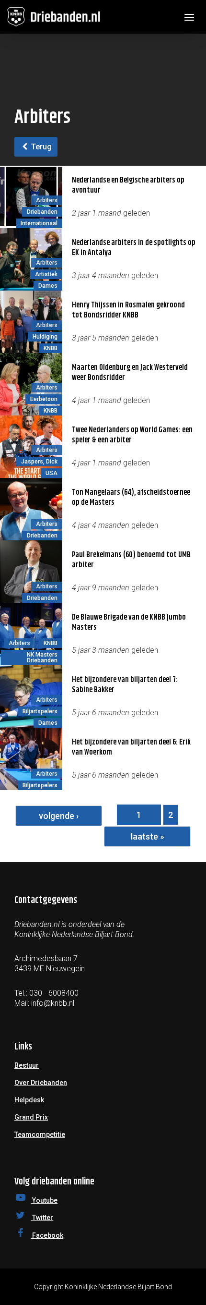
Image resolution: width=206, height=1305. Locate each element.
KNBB (50, 348)
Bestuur (26, 1065)
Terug (40, 146)
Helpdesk (29, 1100)
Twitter (42, 1217)
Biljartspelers (40, 711)
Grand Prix (31, 1117)
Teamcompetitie (39, 1134)
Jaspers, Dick (39, 461)
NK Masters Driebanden (42, 657)
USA (51, 473)
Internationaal (39, 223)
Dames (47, 285)
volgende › (59, 816)
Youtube (44, 1200)
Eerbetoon (43, 399)
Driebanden (42, 211)
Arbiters (46, 200)
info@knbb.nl (52, 1003)
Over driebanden (40, 1082)
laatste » (147, 836)
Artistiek (46, 274)
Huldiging (45, 336)
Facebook (47, 1235)
